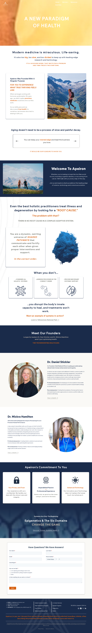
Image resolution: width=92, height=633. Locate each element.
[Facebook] (81, 608)
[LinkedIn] (85, 608)
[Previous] (17, 141)
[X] (83, 608)
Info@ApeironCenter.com (17, 602)
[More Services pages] (68, 2)
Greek (40, 616)
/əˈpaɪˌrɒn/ (17, 616)
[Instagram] (78, 608)
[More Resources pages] (77, 2)
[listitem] (16, 487)
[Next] (75, 141)
